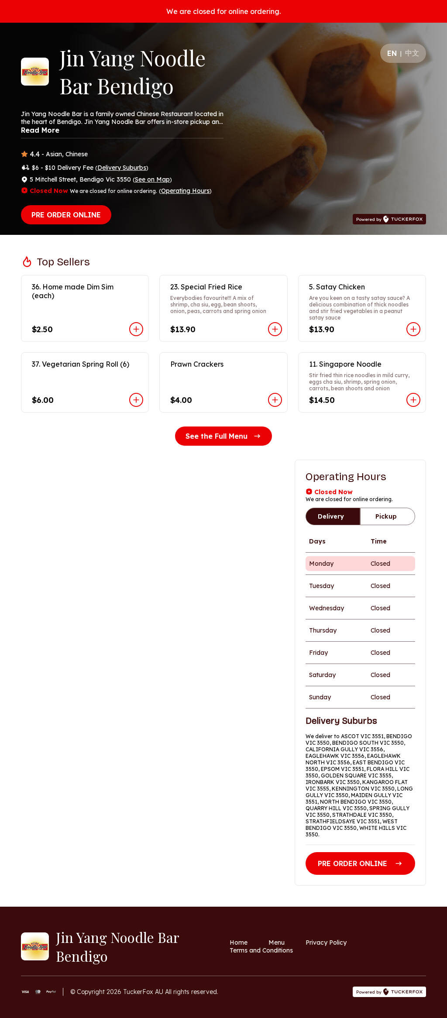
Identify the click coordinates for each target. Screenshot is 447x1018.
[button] (85, 308)
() (121, 168)
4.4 (35, 154)
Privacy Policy (326, 942)
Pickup (386, 516)
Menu (276, 942)
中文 (412, 52)
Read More (40, 130)
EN (392, 53)
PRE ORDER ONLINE (66, 214)
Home (239, 942)
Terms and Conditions (261, 950)
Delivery (331, 516)
